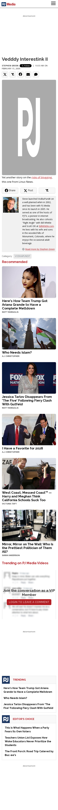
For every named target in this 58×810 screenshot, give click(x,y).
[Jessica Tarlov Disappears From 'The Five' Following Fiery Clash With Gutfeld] (29, 378)
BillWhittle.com (46, 226)
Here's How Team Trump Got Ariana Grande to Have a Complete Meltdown (24, 304)
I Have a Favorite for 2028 (22, 448)
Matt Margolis (10, 312)
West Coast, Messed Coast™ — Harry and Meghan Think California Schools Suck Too (27, 496)
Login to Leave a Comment (29, 602)
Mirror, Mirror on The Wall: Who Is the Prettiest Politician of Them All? (27, 548)
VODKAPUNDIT (22, 256)
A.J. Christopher (10, 356)
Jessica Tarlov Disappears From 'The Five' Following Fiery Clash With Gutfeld (27, 400)
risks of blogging (41, 177)
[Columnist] (12, 204)
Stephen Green (10, 65)
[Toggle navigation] (53, 4)
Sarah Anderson (11, 555)
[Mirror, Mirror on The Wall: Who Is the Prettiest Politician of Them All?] (29, 525)
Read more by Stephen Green (40, 249)
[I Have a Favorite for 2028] (29, 429)
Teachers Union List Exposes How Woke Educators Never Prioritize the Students (28, 741)
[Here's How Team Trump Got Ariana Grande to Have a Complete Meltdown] (29, 282)
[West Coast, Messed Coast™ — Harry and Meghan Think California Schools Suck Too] (29, 473)
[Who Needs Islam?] (29, 333)
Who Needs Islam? (17, 352)
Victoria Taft (9, 504)
